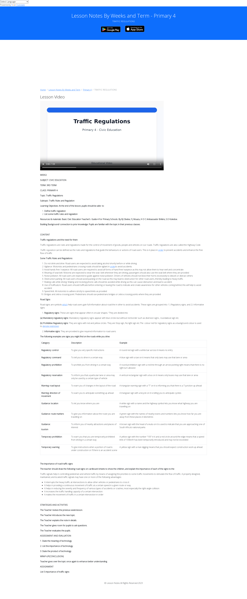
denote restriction (51, 326)
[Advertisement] (123, 64)
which (65, 304)
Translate (20, 4)
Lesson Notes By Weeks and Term (64, 89)
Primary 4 (87, 89)
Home (43, 89)
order (160, 250)
